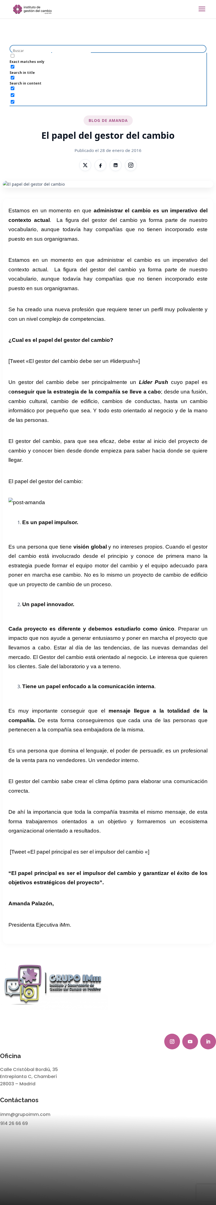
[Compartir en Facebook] (100, 165)
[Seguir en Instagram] (172, 1041)
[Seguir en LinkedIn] (208, 1041)
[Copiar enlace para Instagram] (131, 165)
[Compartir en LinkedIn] (116, 165)
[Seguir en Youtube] (190, 1041)
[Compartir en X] (85, 165)
